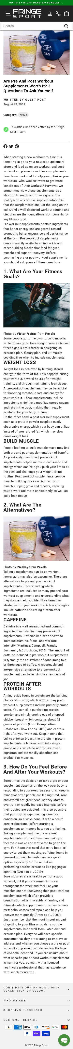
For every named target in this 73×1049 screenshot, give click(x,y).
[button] (64, 1040)
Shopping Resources (23, 1010)
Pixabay (23, 567)
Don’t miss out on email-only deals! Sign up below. (31, 989)
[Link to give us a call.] (58, 13)
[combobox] (36, 26)
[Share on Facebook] (5, 146)
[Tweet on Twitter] (11, 146)
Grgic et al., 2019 (30, 872)
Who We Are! (15, 1000)
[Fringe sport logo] (27, 13)
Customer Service (20, 1020)
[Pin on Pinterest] (17, 146)
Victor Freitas (27, 334)
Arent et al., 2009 (47, 915)
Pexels (50, 334)
